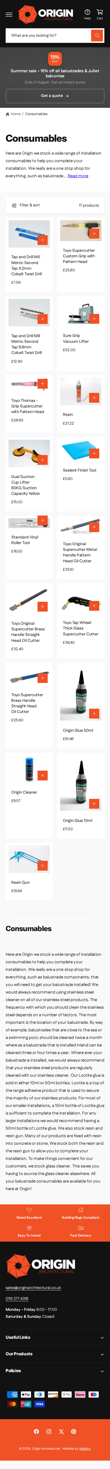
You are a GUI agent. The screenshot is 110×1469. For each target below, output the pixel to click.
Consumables (36, 113)
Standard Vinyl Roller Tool (24, 540)
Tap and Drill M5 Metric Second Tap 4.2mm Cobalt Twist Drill (26, 265)
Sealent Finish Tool (79, 470)
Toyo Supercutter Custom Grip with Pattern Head (79, 256)
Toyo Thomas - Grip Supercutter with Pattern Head (27, 406)
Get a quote (52, 96)
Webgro (85, 1448)
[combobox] (55, 35)
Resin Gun (20, 882)
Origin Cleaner (24, 792)
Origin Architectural (46, 1448)
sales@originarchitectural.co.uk (33, 1288)
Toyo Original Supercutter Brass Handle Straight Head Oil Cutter (28, 632)
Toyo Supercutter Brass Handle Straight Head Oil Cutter (27, 703)
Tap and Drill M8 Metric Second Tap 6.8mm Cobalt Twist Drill (26, 344)
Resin (68, 415)
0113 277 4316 (17, 1299)
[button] (9, 14)
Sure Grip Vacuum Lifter (76, 338)
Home (16, 113)
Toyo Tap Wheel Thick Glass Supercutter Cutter (80, 628)
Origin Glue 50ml (78, 730)
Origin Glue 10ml (77, 821)
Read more (78, 176)
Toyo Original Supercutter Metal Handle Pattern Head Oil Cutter (80, 552)
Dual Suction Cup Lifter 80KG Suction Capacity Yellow (25, 485)
